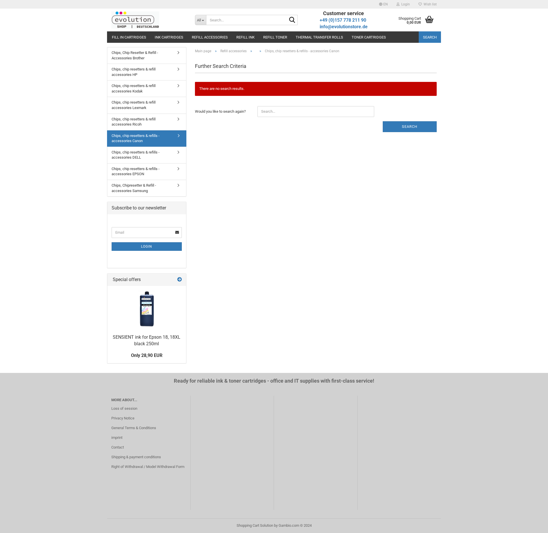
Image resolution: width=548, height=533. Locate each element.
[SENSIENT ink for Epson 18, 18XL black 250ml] (146, 308)
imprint (116, 437)
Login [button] (405, 4)
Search (430, 37)
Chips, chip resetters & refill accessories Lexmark (134, 105)
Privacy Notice (122, 418)
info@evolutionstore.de (344, 26)
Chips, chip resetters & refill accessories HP (134, 72)
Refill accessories (210, 37)
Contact (117, 447)
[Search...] (292, 20)
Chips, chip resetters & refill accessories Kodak (134, 88)
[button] (383, 4)
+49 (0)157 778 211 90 (343, 20)
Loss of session (124, 408)
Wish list (429, 4)
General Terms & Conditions (133, 428)
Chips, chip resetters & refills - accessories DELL (136, 155)
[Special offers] (179, 279)
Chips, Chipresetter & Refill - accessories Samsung (134, 188)
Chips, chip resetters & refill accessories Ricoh (134, 122)
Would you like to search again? (220, 111)
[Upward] (532, 524)
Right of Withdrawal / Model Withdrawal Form (147, 467)
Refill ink (245, 37)
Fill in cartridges (129, 37)
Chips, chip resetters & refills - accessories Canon (136, 138)
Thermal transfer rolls (319, 37)
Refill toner (275, 37)
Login (146, 247)
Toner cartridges (369, 37)
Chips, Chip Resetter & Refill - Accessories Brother (135, 55)
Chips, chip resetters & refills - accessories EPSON (136, 171)
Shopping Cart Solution (255, 525)
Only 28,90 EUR (146, 355)
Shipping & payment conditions (136, 457)
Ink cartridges (169, 37)
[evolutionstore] (148, 20)
